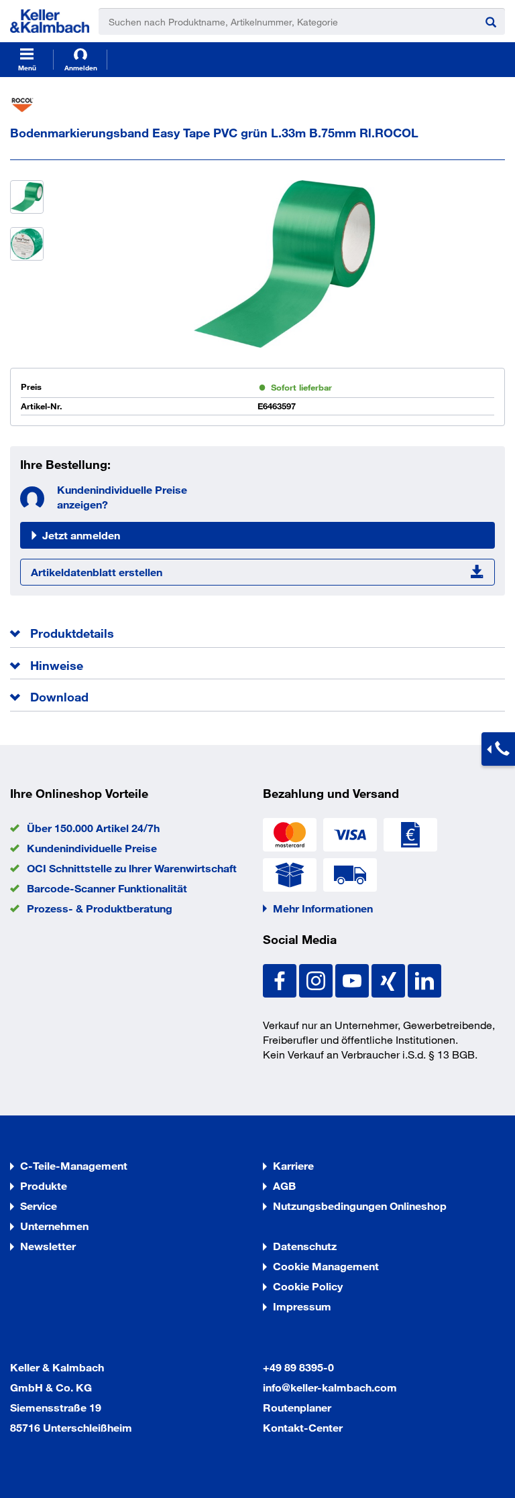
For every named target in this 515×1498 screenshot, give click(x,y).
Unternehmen (54, 1225)
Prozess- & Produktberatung (99, 908)
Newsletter (48, 1245)
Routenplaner (297, 1407)
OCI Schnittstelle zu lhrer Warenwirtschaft (132, 868)
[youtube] (353, 979)
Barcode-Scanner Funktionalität (107, 888)
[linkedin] (424, 979)
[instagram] (317, 979)
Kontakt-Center (303, 1427)
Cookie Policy (308, 1286)
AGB (284, 1185)
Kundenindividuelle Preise (92, 847)
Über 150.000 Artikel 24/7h (93, 827)
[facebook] (281, 979)
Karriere (293, 1165)
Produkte (43, 1185)
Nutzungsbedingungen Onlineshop (360, 1205)
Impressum (302, 1306)
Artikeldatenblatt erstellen (96, 571)
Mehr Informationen (323, 908)
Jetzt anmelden (81, 535)
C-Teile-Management (73, 1165)
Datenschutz (305, 1245)
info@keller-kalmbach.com (330, 1387)
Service (38, 1205)
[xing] (389, 979)
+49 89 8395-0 (298, 1367)
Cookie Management (326, 1265)
